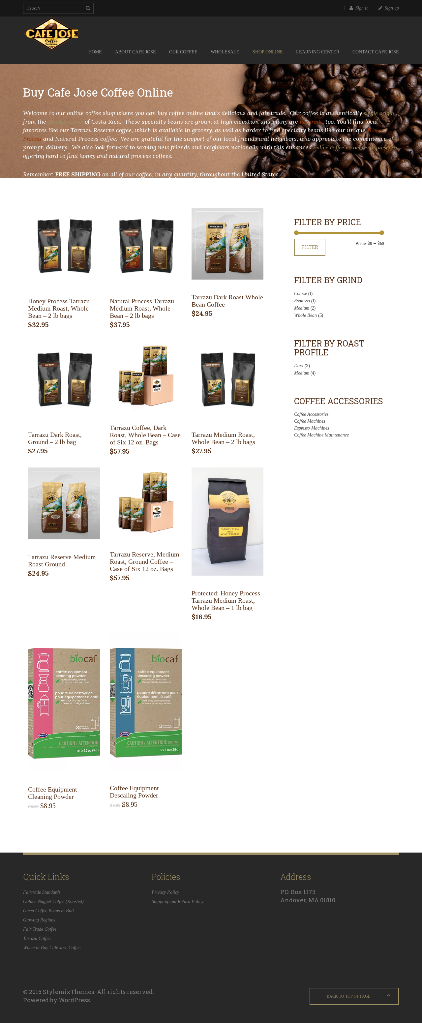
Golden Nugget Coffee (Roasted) (53, 901)
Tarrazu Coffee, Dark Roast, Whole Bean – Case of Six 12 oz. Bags (145, 435)
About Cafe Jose (135, 51)
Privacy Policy (165, 892)
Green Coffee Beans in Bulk (49, 910)
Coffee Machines (309, 421)
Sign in (362, 8)
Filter (309, 247)
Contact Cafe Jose (375, 51)
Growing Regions (39, 920)
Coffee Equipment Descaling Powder (134, 791)
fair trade (311, 121)
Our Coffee (183, 51)
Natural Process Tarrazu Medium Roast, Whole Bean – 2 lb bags (142, 308)
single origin (379, 113)
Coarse (300, 293)
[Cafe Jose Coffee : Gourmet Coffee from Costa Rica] (64, 28)
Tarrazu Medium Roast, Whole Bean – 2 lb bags (223, 438)
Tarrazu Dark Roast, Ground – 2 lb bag (55, 438)
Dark (298, 365)
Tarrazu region (65, 121)
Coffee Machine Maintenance (321, 435)
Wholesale (225, 51)
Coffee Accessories (311, 414)
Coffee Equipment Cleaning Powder (52, 793)
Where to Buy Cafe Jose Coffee (51, 947)
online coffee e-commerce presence (355, 147)
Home (95, 51)
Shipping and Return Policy (177, 901)
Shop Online (268, 51)
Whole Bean (305, 315)
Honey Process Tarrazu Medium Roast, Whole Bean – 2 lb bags (59, 308)
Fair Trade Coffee (39, 929)
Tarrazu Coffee (36, 938)
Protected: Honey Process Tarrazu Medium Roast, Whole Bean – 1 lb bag (226, 600)
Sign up (392, 8)
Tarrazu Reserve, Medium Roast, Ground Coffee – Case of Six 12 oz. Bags (144, 561)
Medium (301, 308)
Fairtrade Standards (41, 892)
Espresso (302, 300)
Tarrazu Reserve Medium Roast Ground (62, 560)
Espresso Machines (311, 428)
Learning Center (317, 51)
